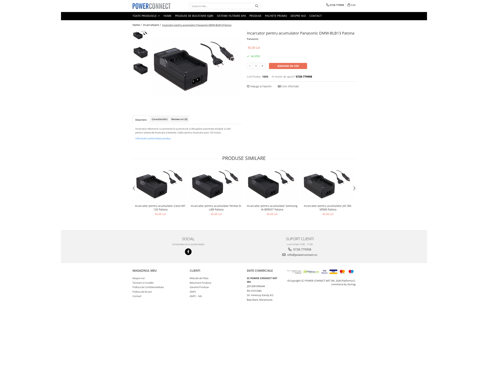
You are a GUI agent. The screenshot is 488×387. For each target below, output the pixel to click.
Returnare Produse (200, 282)
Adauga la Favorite (261, 86)
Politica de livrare (142, 291)
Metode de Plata (199, 278)
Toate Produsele (144, 16)
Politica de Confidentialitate (148, 287)
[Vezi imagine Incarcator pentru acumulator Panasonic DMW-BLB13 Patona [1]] (140, 52)
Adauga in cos (288, 66)
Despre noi (298, 16)
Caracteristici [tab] (160, 119)
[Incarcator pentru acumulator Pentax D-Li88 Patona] (216, 184)
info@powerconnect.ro (302, 255)
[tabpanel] (196, 67)
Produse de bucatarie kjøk (194, 16)
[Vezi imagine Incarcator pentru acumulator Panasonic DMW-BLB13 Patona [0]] (140, 35)
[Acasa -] (151, 6)
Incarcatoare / (152, 25)
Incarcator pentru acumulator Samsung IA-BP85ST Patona (272, 207)
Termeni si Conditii (142, 282)
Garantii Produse (199, 287)
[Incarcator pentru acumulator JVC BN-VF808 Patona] (328, 184)
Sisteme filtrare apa (231, 16)
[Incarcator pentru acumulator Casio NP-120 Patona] (160, 184)
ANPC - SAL (196, 296)
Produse (255, 16)
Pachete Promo (276, 16)
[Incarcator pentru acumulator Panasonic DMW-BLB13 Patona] (196, 67)
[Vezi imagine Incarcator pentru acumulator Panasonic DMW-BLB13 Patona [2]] (140, 68)
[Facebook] (188, 251)
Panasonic (252, 39)
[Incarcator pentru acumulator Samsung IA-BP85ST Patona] (272, 184)
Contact (315, 16)
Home (168, 16)
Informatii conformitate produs (153, 138)
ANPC (193, 291)
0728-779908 (301, 249)
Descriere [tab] (141, 119)
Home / (137, 25)
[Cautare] (256, 6)
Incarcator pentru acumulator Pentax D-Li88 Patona (216, 207)
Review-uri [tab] (179, 119)
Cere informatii (290, 86)
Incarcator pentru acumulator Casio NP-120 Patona (160, 207)
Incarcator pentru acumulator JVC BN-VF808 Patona (328, 207)
